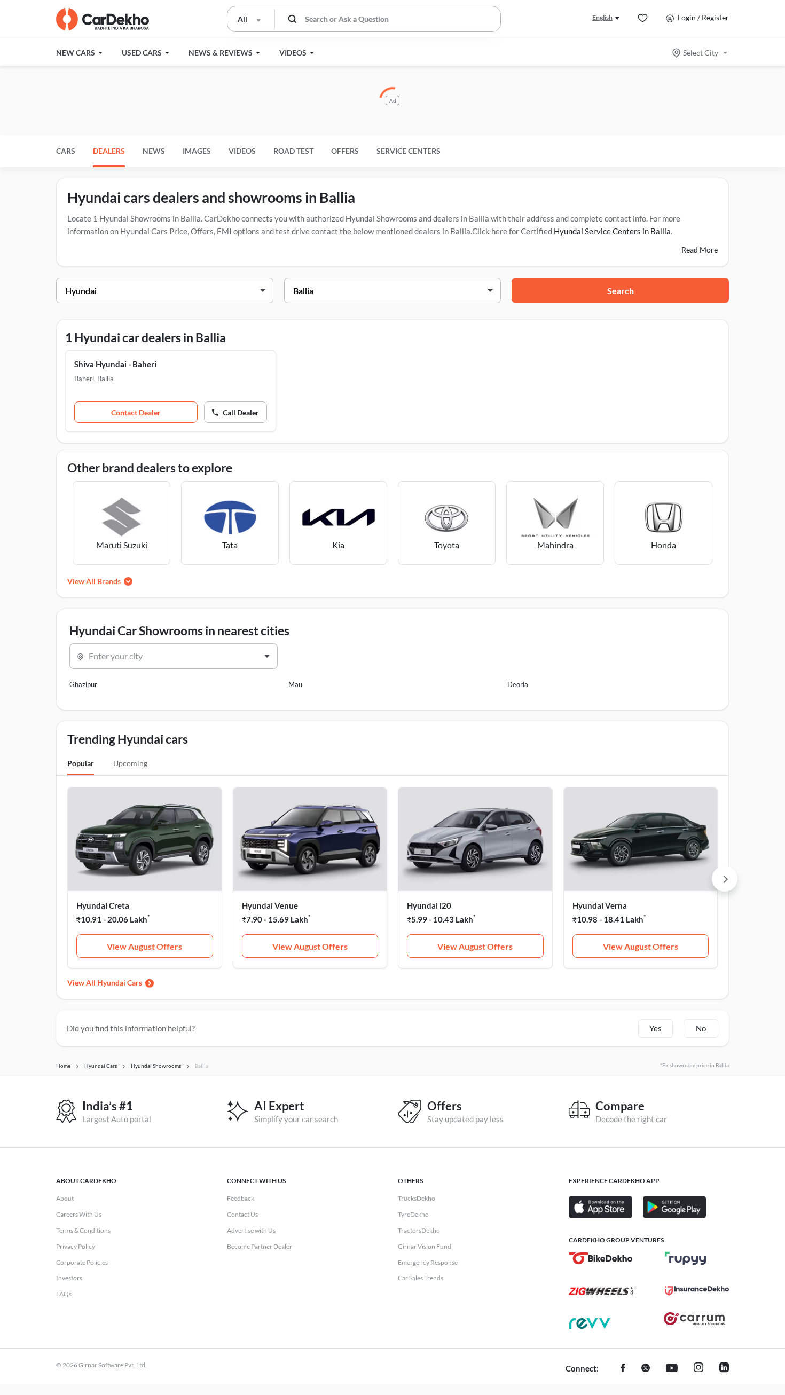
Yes (655, 1028)
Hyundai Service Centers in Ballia (612, 231)
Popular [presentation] (80, 763)
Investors (69, 1278)
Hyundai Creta (102, 905)
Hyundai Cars (119, 982)
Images (197, 150)
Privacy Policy (75, 1246)
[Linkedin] (724, 1369)
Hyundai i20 (429, 905)
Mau (295, 684)
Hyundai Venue (270, 905)
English (602, 17)
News (154, 150)
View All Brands (94, 581)
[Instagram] (698, 1369)
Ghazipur (83, 684)
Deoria (517, 684)
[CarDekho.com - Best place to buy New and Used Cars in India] (102, 19)
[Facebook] (623, 1369)
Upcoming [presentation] (130, 763)
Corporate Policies (82, 1262)
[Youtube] (672, 1369)
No (701, 1028)
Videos (242, 150)
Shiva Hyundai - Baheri (115, 364)
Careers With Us (78, 1214)
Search (620, 291)
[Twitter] (645, 1369)
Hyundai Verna (599, 905)
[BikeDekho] (601, 1258)
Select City (700, 52)
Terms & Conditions (83, 1230)
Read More (699, 249)
